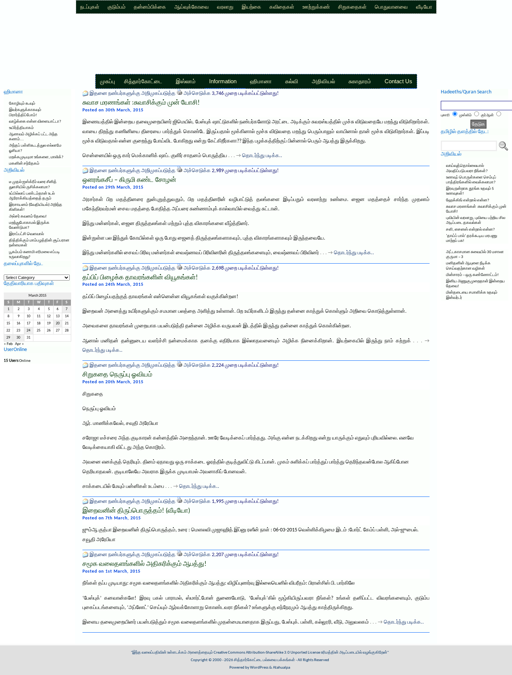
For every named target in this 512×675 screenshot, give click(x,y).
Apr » (19, 344)
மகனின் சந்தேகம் (24, 164)
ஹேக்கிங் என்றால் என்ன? (467, 200)
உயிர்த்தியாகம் (21, 128)
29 (8, 337)
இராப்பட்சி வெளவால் (26, 234)
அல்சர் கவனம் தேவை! (28, 216)
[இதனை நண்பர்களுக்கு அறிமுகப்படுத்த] (85, 93)
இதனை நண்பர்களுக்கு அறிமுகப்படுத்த (132, 93)
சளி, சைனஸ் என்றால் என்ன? (470, 230)
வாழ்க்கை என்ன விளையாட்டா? (35, 122)
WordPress (259, 668)
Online (17, 361)
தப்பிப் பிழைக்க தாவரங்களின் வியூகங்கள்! (140, 277)
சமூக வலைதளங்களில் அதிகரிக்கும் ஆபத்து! (144, 564)
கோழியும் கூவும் (22, 104)
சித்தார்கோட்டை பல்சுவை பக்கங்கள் (264, 660)
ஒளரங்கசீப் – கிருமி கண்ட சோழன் (129, 180)
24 (28, 330)
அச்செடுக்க (197, 93)
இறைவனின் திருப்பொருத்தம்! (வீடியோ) (136, 510)
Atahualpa (281, 668)
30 (18, 337)
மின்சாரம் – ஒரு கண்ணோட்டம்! (472, 275)
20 (58, 323)
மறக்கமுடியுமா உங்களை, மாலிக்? (36, 157)
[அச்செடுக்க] (180, 93)
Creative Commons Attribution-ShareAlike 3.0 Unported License (267, 653)
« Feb (8, 344)
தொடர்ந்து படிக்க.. (262, 156)
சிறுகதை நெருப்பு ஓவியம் (117, 374)
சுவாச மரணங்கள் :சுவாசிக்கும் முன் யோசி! (141, 102)
